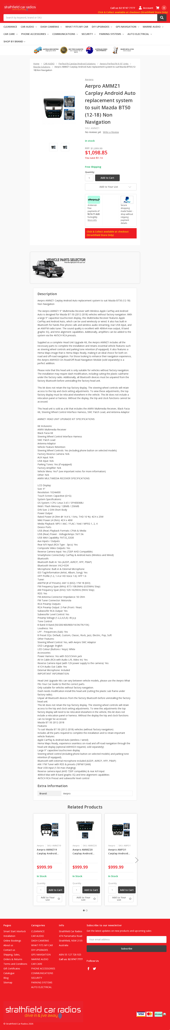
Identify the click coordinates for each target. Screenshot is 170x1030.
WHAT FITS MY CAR (76, 26)
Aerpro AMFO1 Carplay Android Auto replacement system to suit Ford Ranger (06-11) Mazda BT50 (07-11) (120, 851)
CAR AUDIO (28, 26)
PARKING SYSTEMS (110, 34)
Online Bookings (12, 940)
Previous (32, 860)
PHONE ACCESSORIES (33, 34)
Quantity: (90, 172)
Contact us (9, 949)
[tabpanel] (49, 860)
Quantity (41, 883)
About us (8, 945)
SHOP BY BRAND (13, 41)
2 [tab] (86, 910)
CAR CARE (9, 34)
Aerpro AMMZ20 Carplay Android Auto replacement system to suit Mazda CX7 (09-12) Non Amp (84, 851)
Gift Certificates (11, 968)
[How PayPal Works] (127, 199)
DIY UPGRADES (101, 26)
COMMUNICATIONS (64, 34)
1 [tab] (84, 910)
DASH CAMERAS (50, 26)
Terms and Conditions (15, 963)
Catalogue (8, 973)
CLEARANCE (10, 26)
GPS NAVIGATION (126, 26)
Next (136, 860)
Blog (5, 977)
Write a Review (111, 132)
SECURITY (87, 34)
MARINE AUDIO (152, 26)
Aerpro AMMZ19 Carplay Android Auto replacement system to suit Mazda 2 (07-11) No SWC (49, 851)
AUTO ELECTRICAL (139, 34)
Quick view (49, 829)
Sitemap (7, 982)
